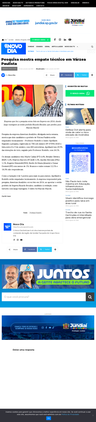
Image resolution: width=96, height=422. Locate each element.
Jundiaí (68, 195)
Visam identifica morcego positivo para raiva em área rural (80, 201)
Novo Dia (11, 75)
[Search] (90, 296)
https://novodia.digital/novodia (23, 227)
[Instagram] (60, 40)
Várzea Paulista (9, 68)
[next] (93, 51)
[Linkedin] (65, 40)
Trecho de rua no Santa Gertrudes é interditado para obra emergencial (79, 215)
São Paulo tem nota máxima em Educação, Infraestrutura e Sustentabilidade (78, 185)
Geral (67, 127)
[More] (92, 75)
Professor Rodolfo (35, 213)
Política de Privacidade (70, 414)
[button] (92, 46)
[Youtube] (70, 40)
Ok (49, 418)
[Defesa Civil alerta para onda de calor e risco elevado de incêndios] (80, 116)
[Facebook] (55, 40)
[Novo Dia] (3, 75)
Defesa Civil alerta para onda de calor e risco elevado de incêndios (78, 132)
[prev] (89, 51)
